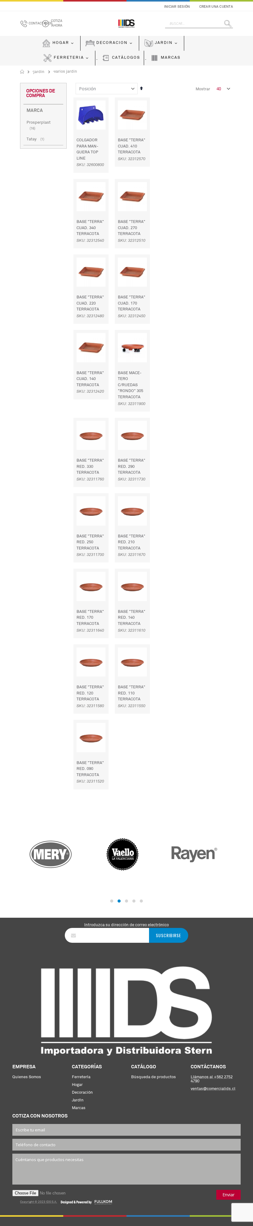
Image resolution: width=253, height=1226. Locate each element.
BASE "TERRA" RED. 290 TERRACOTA (131, 467)
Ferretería (81, 1077)
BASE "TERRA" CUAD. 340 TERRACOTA (90, 228)
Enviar (228, 1195)
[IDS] (126, 23)
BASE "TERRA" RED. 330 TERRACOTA (90, 467)
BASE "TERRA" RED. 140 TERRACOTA (131, 618)
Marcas (78, 1108)
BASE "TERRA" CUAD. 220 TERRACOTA (90, 303)
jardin (38, 72)
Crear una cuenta (216, 7)
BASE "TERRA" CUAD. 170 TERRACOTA (131, 303)
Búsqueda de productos (153, 1077)
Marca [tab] (35, 111)
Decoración (82, 1093)
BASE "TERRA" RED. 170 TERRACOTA (90, 618)
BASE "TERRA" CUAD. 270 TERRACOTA (131, 228)
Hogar (77, 1085)
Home (22, 71)
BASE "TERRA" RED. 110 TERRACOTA (131, 693)
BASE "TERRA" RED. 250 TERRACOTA (90, 542)
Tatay (36, 139)
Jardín (78, 1100)
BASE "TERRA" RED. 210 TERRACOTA (131, 542)
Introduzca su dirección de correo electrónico (126, 925)
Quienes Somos (26, 1077)
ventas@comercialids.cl (213, 1089)
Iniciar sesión (177, 7)
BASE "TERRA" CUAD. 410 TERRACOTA (131, 146)
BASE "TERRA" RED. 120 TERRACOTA (90, 693)
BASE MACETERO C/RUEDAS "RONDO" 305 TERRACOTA (130, 385)
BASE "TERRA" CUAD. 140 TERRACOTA (90, 379)
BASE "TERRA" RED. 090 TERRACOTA (90, 769)
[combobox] (199, 23)
